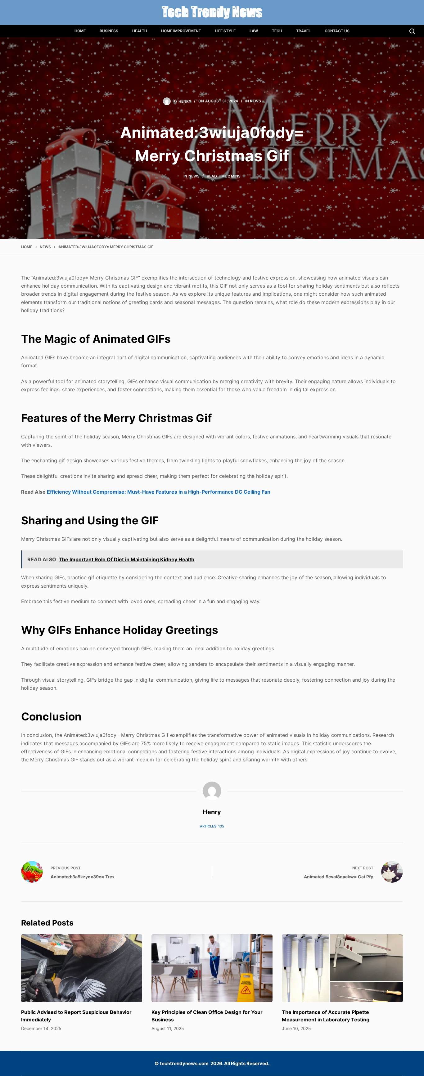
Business (109, 31)
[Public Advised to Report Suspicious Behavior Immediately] (81, 968)
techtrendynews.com (184, 1063)
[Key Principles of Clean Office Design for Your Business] (212, 968)
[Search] (412, 31)
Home (80, 31)
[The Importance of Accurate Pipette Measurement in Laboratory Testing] (342, 968)
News (255, 101)
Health (139, 31)
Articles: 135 (212, 826)
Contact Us (337, 31)
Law (254, 31)
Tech (277, 31)
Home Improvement (181, 31)
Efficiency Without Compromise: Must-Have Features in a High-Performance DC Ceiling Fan (158, 492)
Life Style (225, 31)
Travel (303, 31)
